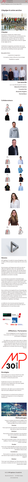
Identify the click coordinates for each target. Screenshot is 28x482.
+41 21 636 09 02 (14, 477)
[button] (14, 21)
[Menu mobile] (26, 1)
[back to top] (26, 480)
